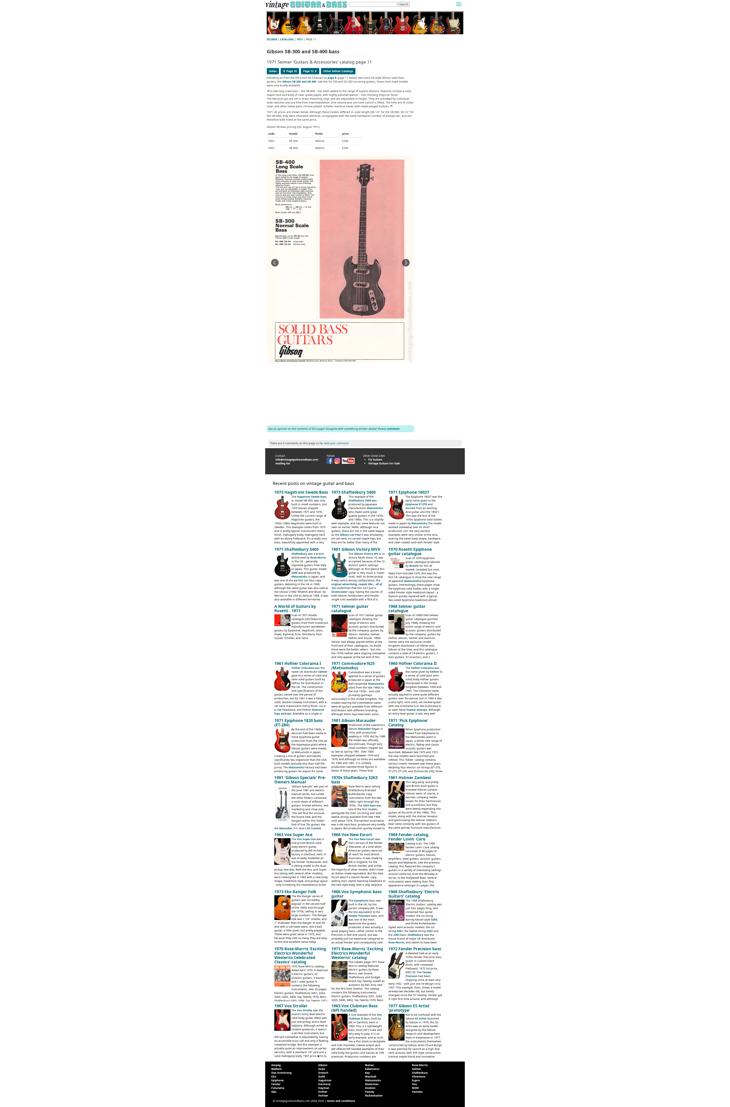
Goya (321, 1069)
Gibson (322, 1065)
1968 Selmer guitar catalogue (407, 608)
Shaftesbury (299, 553)
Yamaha (417, 1091)
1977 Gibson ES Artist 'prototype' (408, 1008)
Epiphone (277, 1080)
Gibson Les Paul (350, 534)
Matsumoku (375, 508)
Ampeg (276, 1065)
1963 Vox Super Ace (293, 834)
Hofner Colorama (302, 668)
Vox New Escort (364, 839)
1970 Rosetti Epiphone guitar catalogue (410, 551)
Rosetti (414, 565)
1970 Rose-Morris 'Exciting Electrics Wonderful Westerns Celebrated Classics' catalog (300, 955)
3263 (396, 935)
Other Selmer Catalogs (338, 71)
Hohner (323, 1095)
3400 (294, 573)
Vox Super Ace (306, 839)
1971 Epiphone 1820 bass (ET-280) (298, 722)
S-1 (296, 828)
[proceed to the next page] (405, 264)
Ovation (370, 1088)
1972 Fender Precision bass (414, 948)
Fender (275, 1084)
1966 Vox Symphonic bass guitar (356, 894)
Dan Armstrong (281, 1072)
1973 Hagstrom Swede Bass (301, 492)
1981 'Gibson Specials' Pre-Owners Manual (300, 780)
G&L (274, 1091)
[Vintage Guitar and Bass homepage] (306, 4)
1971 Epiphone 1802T (408, 492)
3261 (400, 931)
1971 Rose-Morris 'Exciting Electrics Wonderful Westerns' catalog (357, 953)
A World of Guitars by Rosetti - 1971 (295, 608)
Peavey (369, 1091)
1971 (300, 39)
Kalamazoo (372, 1069)
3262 (430, 931)
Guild (321, 1076)
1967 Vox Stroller (291, 1005)
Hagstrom (325, 1080)
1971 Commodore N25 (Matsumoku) (353, 665)
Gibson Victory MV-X (367, 553)
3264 (434, 919)
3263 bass (369, 805)
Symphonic (361, 900)
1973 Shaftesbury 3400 (353, 492)
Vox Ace (289, 869)
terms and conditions (341, 1101)
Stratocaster (339, 592)
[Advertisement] (340, 393)
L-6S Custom (313, 828)
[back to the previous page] (274, 264)
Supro (416, 1080)
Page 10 (291, 71)
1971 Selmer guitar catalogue (350, 608)
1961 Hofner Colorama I (297, 663)
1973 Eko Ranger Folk (295, 891)
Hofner (322, 1091)
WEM (415, 1088)
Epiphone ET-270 (416, 504)
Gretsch (323, 1072)
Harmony (324, 1084)
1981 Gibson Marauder (353, 720)
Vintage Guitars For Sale (384, 463)
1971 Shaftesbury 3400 (296, 549)
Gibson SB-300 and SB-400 (299, 81)
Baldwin (276, 1069)
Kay (367, 1072)
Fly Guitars (375, 459)
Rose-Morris (318, 557)
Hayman (323, 1088)
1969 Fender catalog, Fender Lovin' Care (408, 837)
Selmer (322, 671)
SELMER (272, 39)
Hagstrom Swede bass (311, 496)
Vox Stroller (304, 1010)
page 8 (332, 78)
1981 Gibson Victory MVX (355, 549)
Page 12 (308, 71)
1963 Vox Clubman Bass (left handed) (354, 1008)
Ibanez (369, 1065)
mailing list (282, 463)
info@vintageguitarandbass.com (296, 459)
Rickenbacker (374, 1095)
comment (393, 429)
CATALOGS (287, 39)
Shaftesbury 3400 (359, 500)
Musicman (371, 1084)
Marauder (364, 729)
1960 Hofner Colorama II (412, 663)
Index (273, 71)
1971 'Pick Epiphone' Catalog (408, 722)
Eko (273, 1076)
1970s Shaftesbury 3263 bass (354, 780)
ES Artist (420, 1018)
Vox (414, 1084)
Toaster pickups (416, 709)
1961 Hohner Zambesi (409, 777)
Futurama (277, 1088)
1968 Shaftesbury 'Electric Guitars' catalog (413, 894)
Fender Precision (359, 916)
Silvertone (418, 1076)
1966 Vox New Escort (351, 834)
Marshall (370, 1076)
